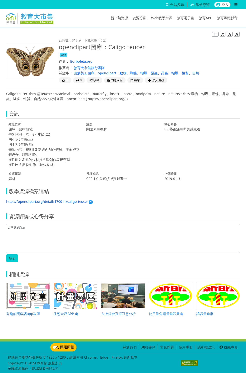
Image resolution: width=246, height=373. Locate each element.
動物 (123, 73)
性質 (185, 73)
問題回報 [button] (116, 80)
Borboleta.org (81, 61)
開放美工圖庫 (84, 73)
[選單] (236, 4)
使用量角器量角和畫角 (166, 313)
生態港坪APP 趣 (66, 313)
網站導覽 (148, 347)
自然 (195, 73)
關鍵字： (66, 73)
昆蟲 (154, 73)
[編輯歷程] (215, 34)
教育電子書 (185, 18)
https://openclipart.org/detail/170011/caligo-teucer (47, 201)
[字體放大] (237, 34)
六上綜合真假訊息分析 (118, 313)
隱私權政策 (206, 347)
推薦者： (66, 67)
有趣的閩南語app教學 (23, 313)
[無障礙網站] (189, 363)
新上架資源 (119, 18)
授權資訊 (92, 174)
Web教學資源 (161, 18)
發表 (12, 258)
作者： (64, 61)
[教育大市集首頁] (29, 17)
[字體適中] (230, 34)
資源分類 (139, 18)
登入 (225, 4)
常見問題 (167, 347)
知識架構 (14, 124)
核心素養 (170, 124)
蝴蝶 (133, 73)
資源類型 (14, 174)
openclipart (107, 73)
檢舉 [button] (137, 80)
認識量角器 (205, 313)
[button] (94, 80)
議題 (89, 124)
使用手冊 (186, 347)
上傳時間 (170, 174)
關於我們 (130, 347)
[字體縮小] (222, 34)
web (63, 55)
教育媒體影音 (227, 18)
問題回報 (67, 347)
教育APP (205, 18)
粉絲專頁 (231, 347)
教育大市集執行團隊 (89, 67)
